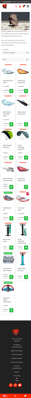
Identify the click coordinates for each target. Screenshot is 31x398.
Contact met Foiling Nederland (17, 340)
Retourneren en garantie (17, 362)
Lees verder (26, 187)
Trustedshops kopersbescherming (17, 346)
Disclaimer (16, 372)
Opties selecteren (11, 91)
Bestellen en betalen (17, 358)
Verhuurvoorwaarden (17, 354)
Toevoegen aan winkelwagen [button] (26, 124)
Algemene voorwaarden (17, 350)
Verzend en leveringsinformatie (17, 367)
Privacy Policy (16, 375)
